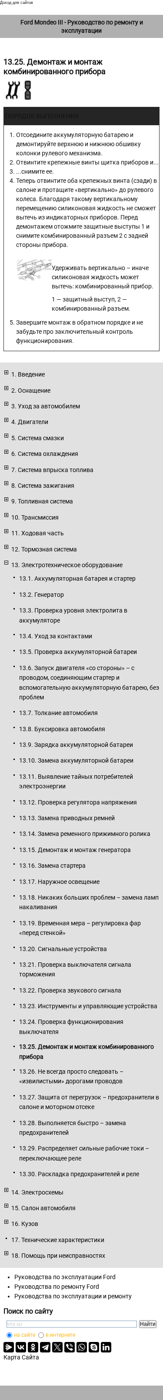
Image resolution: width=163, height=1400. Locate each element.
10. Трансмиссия (35, 517)
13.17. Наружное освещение (59, 881)
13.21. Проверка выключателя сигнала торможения (75, 969)
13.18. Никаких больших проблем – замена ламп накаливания (89, 902)
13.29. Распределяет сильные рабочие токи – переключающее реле (84, 1153)
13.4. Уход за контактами (55, 636)
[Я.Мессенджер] (8, 1347)
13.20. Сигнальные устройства (63, 948)
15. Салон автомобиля (43, 1208)
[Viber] (69, 1347)
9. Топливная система (42, 501)
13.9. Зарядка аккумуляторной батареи (76, 744)
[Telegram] (45, 1347)
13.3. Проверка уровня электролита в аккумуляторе (73, 615)
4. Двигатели (29, 421)
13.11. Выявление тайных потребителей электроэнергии (76, 781)
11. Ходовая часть (37, 533)
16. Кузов (24, 1223)
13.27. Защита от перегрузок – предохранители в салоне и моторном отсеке (89, 1102)
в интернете (60, 1335)
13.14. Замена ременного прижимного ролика (84, 833)
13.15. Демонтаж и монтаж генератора (75, 849)
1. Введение (28, 374)
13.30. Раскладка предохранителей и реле (79, 1174)
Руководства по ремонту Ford (56, 1286)
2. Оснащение (30, 390)
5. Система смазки (37, 438)
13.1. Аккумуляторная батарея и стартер (77, 578)
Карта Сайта (21, 1357)
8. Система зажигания (42, 485)
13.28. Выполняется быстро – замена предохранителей (72, 1127)
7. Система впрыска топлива (52, 469)
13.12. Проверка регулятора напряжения (78, 802)
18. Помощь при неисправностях (58, 1255)
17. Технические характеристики (57, 1239)
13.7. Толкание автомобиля (58, 712)
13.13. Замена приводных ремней (67, 818)
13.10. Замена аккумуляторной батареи (76, 760)
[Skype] (94, 1347)
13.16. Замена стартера (52, 865)
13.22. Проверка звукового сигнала (70, 990)
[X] (57, 1347)
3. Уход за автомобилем (45, 406)
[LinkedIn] (106, 1347)
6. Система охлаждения (44, 453)
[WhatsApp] (82, 1347)
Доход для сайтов (16, 2)
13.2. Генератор (41, 594)
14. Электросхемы (37, 1192)
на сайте (24, 1335)
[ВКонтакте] (21, 1347)
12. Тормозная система (44, 549)
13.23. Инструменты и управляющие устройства (88, 1006)
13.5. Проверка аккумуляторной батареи (78, 651)
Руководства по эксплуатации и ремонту (73, 1296)
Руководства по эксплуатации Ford (65, 1276)
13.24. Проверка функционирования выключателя (71, 1026)
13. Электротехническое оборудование (67, 564)
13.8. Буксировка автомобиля (62, 729)
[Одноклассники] (33, 1347)
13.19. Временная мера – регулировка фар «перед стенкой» (80, 928)
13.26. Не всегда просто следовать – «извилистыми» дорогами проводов (71, 1076)
